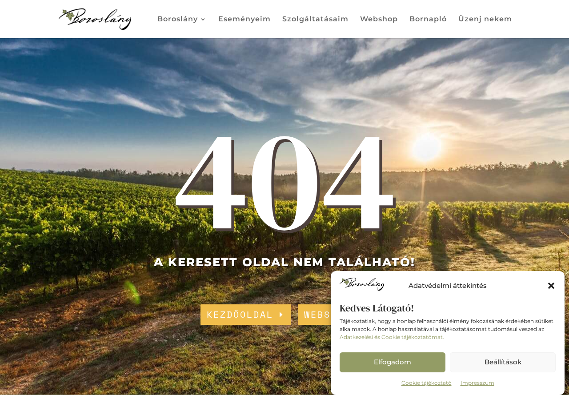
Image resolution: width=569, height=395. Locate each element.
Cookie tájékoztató (426, 382)
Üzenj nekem (485, 19)
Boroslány (177, 19)
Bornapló (428, 19)
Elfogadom (392, 362)
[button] (551, 285)
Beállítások (503, 362)
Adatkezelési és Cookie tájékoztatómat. (392, 337)
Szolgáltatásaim (315, 19)
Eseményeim (244, 19)
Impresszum (477, 382)
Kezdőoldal (240, 314)
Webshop (379, 19)
